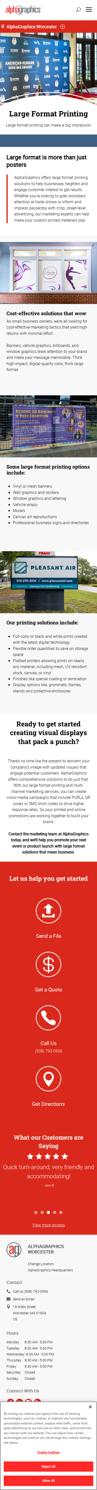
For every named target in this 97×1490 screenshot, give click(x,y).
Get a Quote (48, 989)
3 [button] (48, 1213)
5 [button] (61, 1213)
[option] (48, 1180)
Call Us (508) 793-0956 (30, 1291)
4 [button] (55, 1213)
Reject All (48, 1466)
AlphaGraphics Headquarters (50, 1270)
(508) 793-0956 (48, 1051)
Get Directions (48, 1103)
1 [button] (36, 1213)
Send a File (48, 935)
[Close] (90, 1406)
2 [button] (42, 1213)
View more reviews (48, 1225)
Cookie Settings (48, 1452)
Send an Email (24, 1299)
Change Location (41, 1263)
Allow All (48, 1480)
